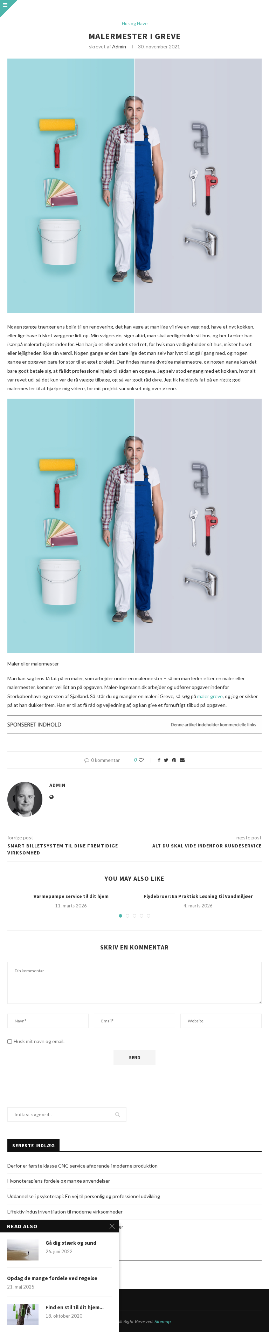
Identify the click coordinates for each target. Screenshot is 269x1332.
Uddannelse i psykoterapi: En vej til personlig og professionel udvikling (83, 1196)
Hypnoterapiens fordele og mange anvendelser (58, 1181)
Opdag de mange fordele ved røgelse (52, 1278)
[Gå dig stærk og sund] (23, 1249)
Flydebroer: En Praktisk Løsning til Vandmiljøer (198, 896)
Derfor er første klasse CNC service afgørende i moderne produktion (82, 1166)
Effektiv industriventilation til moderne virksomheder (65, 1212)
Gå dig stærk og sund (71, 1242)
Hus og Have (134, 23)
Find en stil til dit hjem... (75, 1307)
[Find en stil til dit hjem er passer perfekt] (23, 1314)
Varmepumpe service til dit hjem (71, 896)
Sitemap (162, 1321)
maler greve (210, 696)
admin (119, 46)
